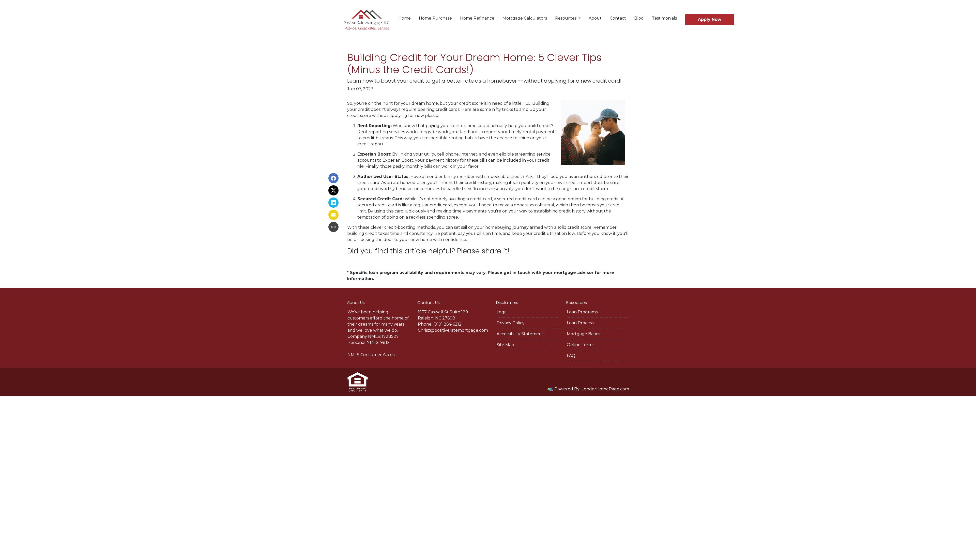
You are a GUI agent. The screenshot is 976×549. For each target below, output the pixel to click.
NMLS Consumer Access (371, 354)
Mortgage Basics (583, 333)
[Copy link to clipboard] (333, 227)
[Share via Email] (333, 215)
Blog (639, 18)
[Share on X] (333, 190)
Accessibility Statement (520, 333)
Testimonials (664, 18)
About (595, 18)
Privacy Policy (511, 323)
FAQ (571, 355)
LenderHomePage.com (605, 389)
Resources (566, 18)
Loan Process (580, 323)
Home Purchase (435, 18)
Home (404, 18)
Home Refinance (477, 18)
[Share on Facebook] (333, 178)
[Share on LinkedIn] (333, 202)
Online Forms (580, 344)
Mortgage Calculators (524, 18)
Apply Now (709, 19)
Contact (618, 18)
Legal (502, 312)
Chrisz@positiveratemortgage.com (453, 330)
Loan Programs (582, 312)
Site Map (505, 344)
